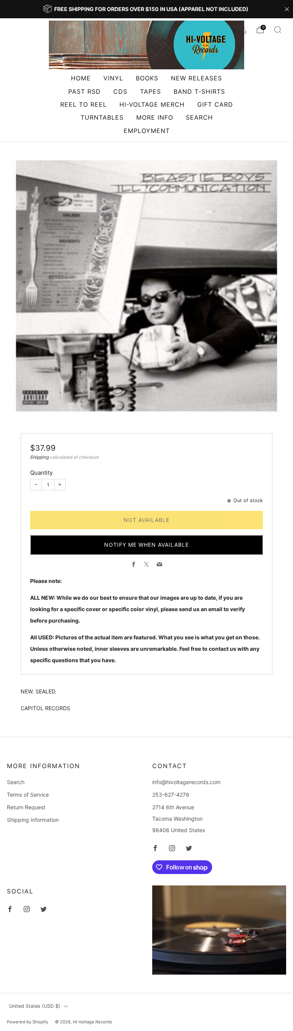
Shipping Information (33, 819)
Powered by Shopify (27, 1022)
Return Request (26, 807)
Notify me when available (146, 544)
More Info (154, 117)
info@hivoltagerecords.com (186, 782)
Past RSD (84, 91)
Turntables (102, 117)
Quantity (41, 472)
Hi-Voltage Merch (152, 104)
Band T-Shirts (199, 91)
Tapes (150, 91)
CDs (120, 91)
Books (147, 78)
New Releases (196, 78)
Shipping (39, 457)
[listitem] (146, 9)
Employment (147, 130)
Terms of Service (28, 794)
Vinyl (113, 78)
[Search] (278, 30)
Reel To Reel (83, 104)
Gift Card (215, 104)
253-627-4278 (170, 794)
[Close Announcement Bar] (287, 9)
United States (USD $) (34, 1006)
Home (81, 78)
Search (199, 117)
